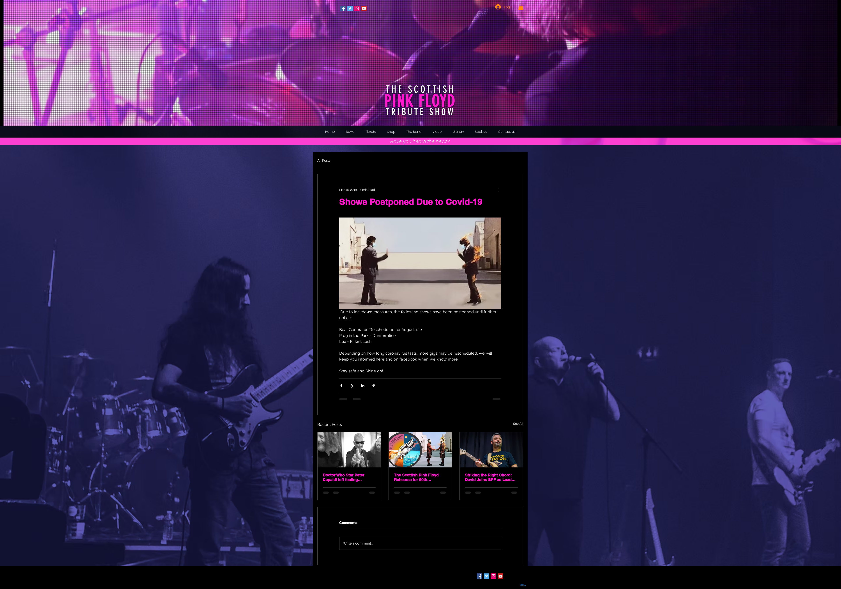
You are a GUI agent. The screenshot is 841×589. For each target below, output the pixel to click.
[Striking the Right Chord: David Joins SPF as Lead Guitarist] (491, 449)
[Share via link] (373, 386)
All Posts (323, 161)
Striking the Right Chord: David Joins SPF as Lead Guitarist (488, 477)
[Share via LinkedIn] (363, 386)
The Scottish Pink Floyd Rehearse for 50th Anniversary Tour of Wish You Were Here (417, 477)
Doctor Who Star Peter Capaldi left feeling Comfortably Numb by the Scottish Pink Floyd (347, 477)
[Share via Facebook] (341, 386)
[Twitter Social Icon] (350, 8)
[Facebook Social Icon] (343, 8)
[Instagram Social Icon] (357, 8)
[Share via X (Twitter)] (352, 386)
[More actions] (498, 189)
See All (518, 423)
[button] (520, 7)
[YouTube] (364, 8)
